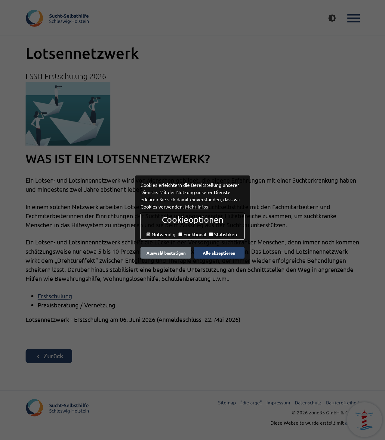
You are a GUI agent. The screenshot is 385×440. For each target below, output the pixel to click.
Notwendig (162, 234)
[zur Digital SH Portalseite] (364, 419)
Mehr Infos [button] (196, 206)
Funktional (194, 234)
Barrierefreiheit (342, 402)
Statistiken (225, 234)
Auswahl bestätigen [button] (166, 253)
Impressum (278, 402)
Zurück (52, 356)
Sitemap (227, 402)
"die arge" (251, 402)
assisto (352, 423)
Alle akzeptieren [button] (219, 253)
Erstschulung (55, 296)
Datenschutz (308, 402)
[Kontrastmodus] (332, 18)
